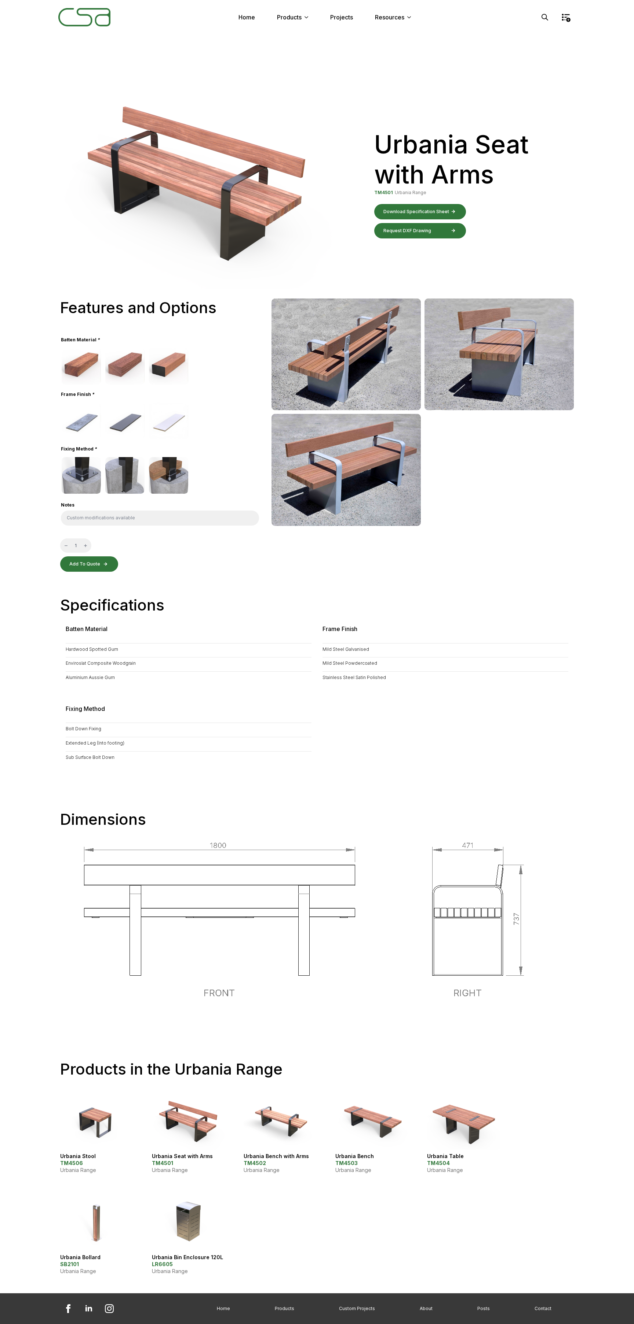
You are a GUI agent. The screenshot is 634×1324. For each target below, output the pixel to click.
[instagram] (109, 1309)
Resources (389, 17)
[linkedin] (89, 1309)
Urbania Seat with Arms (182, 1156)
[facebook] (68, 1309)
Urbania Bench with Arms (276, 1156)
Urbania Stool (78, 1156)
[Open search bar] (545, 17)
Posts (483, 1308)
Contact (543, 1308)
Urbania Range (410, 192)
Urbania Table (445, 1156)
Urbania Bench (354, 1156)
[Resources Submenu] (411, 17)
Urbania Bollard (80, 1257)
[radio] (81, 366)
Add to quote (84, 564)
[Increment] (85, 545)
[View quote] (566, 17)
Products (289, 17)
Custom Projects (357, 1308)
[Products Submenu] (309, 17)
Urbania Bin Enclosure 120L (187, 1257)
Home (246, 17)
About (426, 1308)
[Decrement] (66, 545)
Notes (67, 505)
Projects (341, 17)
